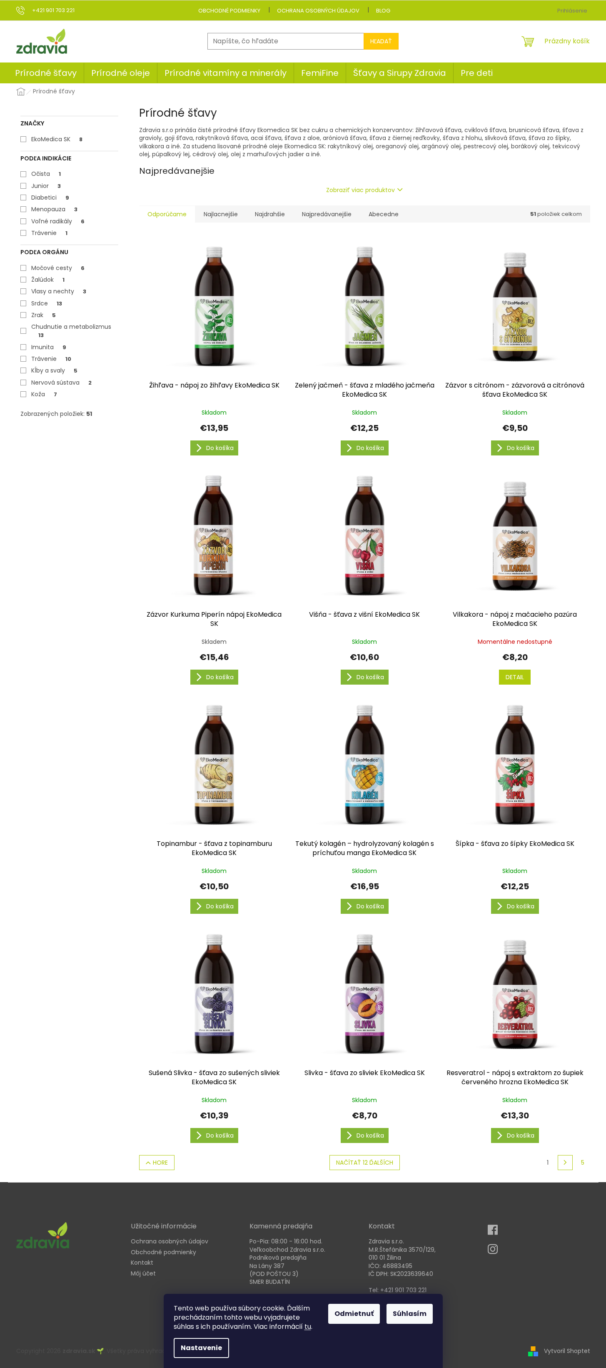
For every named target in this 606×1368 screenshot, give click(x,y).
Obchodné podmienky (229, 11)
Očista (46, 174)
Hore (160, 1162)
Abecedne (384, 214)
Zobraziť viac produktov (360, 190)
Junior (46, 186)
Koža (44, 394)
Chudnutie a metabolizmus (71, 331)
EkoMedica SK (56, 139)
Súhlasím (409, 1313)
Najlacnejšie (221, 214)
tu (307, 1326)
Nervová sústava (61, 382)
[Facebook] (495, 1232)
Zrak (43, 315)
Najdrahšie (270, 214)
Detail (515, 677)
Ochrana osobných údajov (318, 11)
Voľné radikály (58, 221)
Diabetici (50, 197)
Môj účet (143, 1274)
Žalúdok (48, 279)
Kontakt (142, 1263)
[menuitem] (46, 73)
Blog (383, 11)
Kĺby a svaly (54, 370)
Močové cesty (58, 268)
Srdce (46, 303)
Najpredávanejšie (327, 214)
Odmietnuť (354, 1313)
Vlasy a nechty (58, 291)
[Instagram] (495, 1251)
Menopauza (54, 209)
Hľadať (381, 41)
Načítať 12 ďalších (364, 1162)
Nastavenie (201, 1348)
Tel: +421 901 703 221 (397, 1290)
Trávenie (49, 233)
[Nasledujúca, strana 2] (565, 1162)
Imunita (48, 347)
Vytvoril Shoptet (567, 1350)
